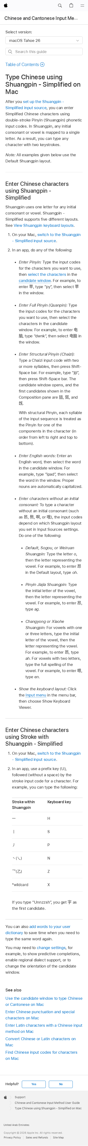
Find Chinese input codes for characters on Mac (41, 1055)
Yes (33, 1084)
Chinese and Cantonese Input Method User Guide (47, 1103)
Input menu (36, 695)
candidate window (35, 280)
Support (20, 1097)
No (61, 1084)
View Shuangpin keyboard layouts (44, 225)
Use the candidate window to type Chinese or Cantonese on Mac (43, 1001)
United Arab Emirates (16, 1125)
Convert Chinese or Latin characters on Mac (40, 1041)
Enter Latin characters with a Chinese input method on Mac (43, 1028)
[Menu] (82, 5)
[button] (59, 5)
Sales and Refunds (37, 1137)
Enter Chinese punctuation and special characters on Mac (39, 1014)
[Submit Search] (10, 51)
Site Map (58, 1137)
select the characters (47, 274)
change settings (51, 947)
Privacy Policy (12, 1137)
